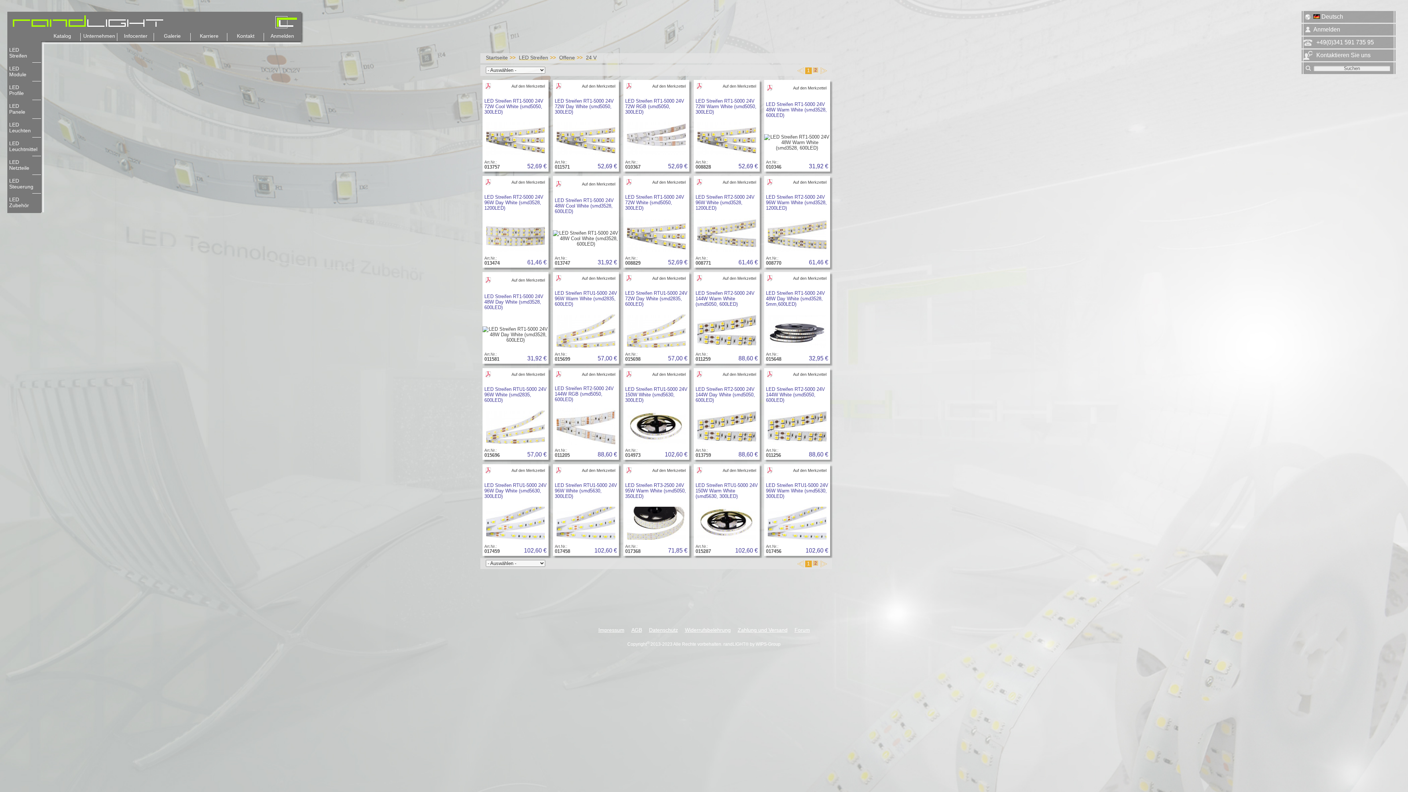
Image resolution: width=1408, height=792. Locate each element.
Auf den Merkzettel (528, 86)
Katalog (62, 36)
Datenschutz (663, 630)
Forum (802, 630)
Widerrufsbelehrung (708, 630)
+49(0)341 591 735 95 (1345, 42)
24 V (591, 57)
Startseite (497, 57)
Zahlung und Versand (763, 630)
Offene (567, 57)
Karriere (209, 36)
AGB (636, 630)
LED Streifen (533, 57)
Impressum (611, 630)
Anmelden (282, 36)
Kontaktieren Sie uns (1343, 55)
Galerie (172, 36)
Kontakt (245, 36)
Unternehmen (99, 36)
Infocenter (135, 36)
